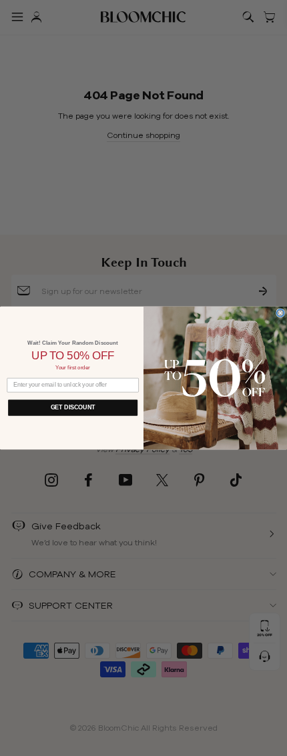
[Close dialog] (280, 313)
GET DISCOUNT (73, 408)
